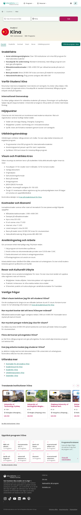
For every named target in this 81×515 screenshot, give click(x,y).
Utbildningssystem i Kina (15, 373)
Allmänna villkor (53, 509)
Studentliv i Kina (12, 370)
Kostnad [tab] (20, 44)
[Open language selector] (71, 3)
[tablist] (40, 44)
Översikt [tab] (3, 44)
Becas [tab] (33, 44)
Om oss (44, 479)
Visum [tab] (27, 44)
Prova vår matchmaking (66, 458)
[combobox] (16, 19)
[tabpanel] (40, 213)
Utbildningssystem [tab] (44, 44)
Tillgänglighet (73, 509)
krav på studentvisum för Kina (30, 197)
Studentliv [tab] (11, 44)
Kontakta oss (46, 487)
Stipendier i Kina (12, 376)
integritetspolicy (63, 509)
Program (29, 3)
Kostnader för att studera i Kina (17, 364)
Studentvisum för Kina (14, 367)
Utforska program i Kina (71, 44)
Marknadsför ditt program (50, 483)
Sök (68, 19)
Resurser (42, 3)
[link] (16, 12)
